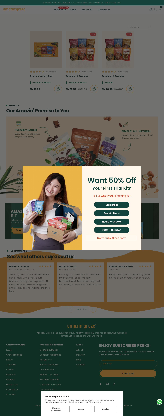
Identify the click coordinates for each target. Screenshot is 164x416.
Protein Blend (111, 213)
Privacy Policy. (95, 402)
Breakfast (112, 205)
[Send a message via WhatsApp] (159, 402)
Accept (81, 409)
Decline (105, 409)
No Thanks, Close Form (111, 238)
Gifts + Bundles (111, 230)
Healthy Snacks (111, 221)
